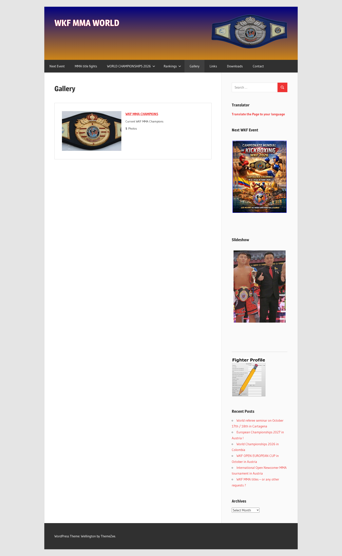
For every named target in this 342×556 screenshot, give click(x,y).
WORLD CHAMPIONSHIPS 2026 (129, 66)
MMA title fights (86, 66)
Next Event (57, 66)
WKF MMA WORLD (86, 22)
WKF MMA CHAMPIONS (141, 114)
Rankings (170, 66)
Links (213, 66)
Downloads (235, 66)
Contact (258, 66)
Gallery (195, 66)
